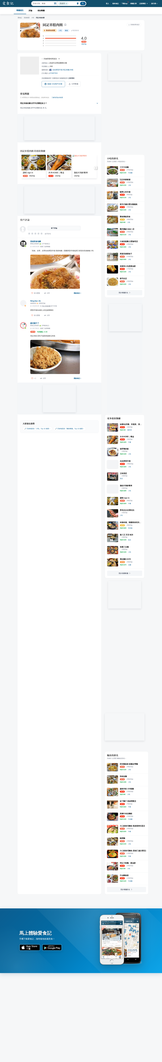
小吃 (32, 17)
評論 (30, 10)
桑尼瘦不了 (34, 323)
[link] (130, 173)
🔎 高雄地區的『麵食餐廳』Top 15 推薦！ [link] (69, 428)
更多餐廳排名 (123, 293)
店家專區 (142, 3)
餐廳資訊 (19, 10)
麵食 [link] (66, 30)
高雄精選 (27, 17)
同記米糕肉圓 (53, 24)
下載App (125, 3)
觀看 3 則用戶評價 (54, 84)
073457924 (54, 73)
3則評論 (83, 44)
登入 (107, 3)
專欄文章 (133, 3)
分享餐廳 (75, 84)
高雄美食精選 (50, 30)
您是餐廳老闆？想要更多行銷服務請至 (58, 78)
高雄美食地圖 (35, 241)
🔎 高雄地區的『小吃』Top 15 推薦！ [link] (37, 428)
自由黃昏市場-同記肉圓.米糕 (62, 70)
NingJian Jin (35, 301)
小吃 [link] (60, 30)
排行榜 (153, 3)
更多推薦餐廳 (123, 573)
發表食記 (115, 3)
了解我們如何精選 (57, 97)
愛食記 (20, 17)
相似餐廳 (41, 10)
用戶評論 (25, 219)
